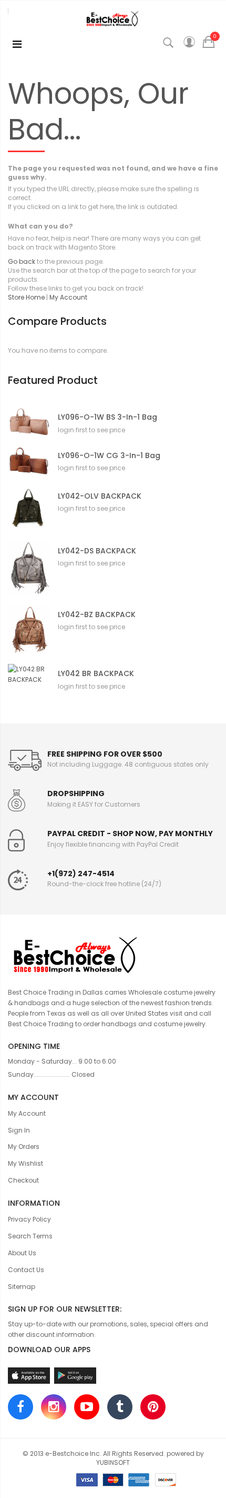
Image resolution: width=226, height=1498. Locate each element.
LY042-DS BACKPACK (97, 551)
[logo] (113, 953)
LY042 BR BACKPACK (96, 673)
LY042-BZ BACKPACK (97, 614)
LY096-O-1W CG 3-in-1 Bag (109, 455)
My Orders (23, 1146)
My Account (68, 297)
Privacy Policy (29, 1219)
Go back (21, 261)
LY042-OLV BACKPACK (99, 496)
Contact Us (26, 1269)
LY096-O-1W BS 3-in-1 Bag (107, 417)
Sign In (19, 1130)
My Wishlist (25, 1163)
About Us (22, 1252)
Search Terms (30, 1236)
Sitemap (21, 1286)
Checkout (23, 1180)
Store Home (26, 297)
